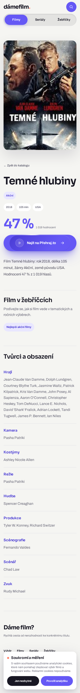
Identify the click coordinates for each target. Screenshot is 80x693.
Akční (9, 195)
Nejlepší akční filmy (18, 327)
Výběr (8, 651)
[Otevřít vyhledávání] (71, 7)
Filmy (16, 19)
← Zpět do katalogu (17, 165)
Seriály (40, 19)
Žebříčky (64, 19)
